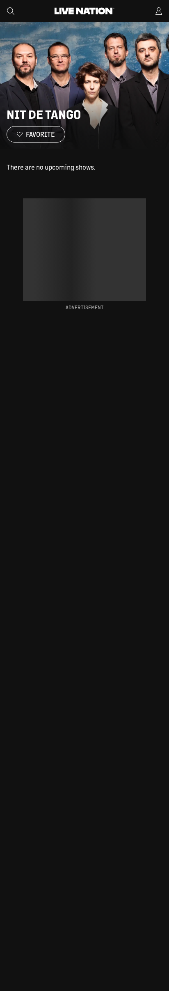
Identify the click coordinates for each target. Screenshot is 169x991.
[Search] (10, 11)
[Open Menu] (159, 11)
